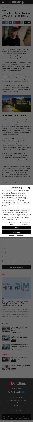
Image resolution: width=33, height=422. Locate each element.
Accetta (16, 227)
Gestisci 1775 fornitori (12, 223)
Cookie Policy (12, 235)
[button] (29, 187)
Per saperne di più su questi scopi (25, 223)
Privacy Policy (20, 235)
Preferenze (16, 232)
